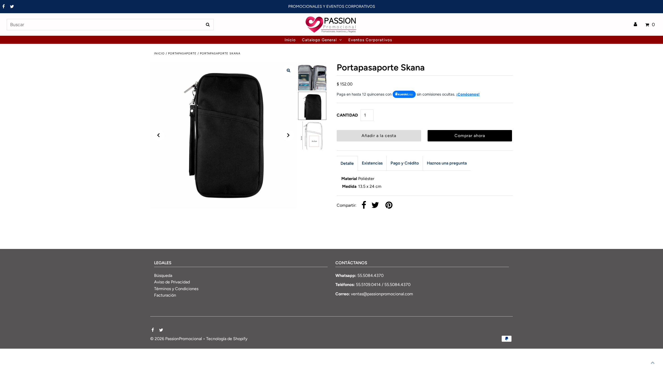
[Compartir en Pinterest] (388, 205)
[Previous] (158, 135)
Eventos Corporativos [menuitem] (370, 40)
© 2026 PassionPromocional (176, 338)
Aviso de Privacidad (172, 281)
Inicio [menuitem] (290, 40)
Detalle (347, 163)
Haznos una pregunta (447, 163)
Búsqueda (163, 275)
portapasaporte (182, 53)
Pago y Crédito (405, 163)
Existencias (372, 163)
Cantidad (347, 115)
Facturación (165, 295)
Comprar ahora (470, 135)
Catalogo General (319, 40)
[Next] (288, 135)
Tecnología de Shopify (226, 338)
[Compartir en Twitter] (375, 205)
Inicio (159, 53)
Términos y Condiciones (176, 288)
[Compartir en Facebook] (364, 205)
